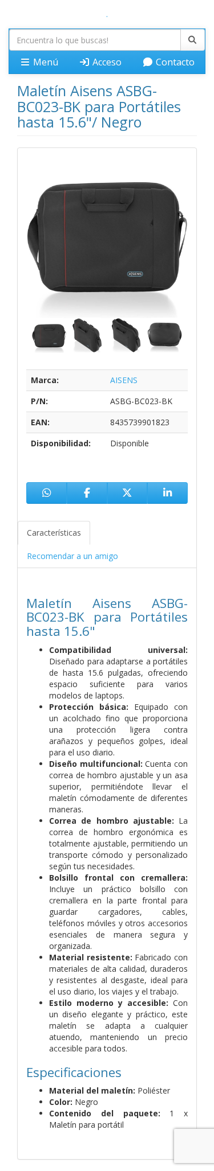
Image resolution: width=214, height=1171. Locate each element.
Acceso (106, 62)
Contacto (174, 62)
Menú (44, 62)
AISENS (124, 380)
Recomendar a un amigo (72, 555)
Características (54, 532)
